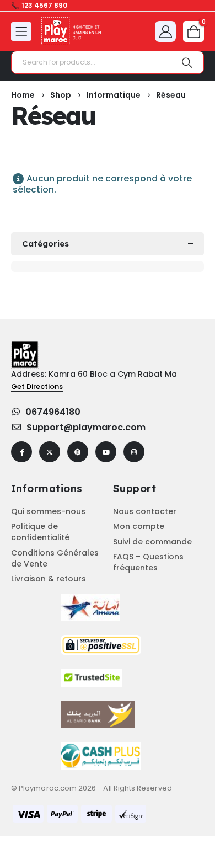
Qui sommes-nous (48, 511)
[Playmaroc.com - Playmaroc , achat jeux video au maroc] (71, 31)
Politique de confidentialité (40, 532)
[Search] (187, 62)
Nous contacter (144, 511)
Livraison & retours (48, 578)
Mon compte (138, 526)
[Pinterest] (77, 451)
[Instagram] (133, 451)
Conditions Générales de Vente (55, 558)
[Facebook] (21, 451)
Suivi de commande (152, 541)
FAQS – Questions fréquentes (148, 562)
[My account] (165, 31)
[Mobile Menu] (21, 31)
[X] (49, 451)
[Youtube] (105, 451)
